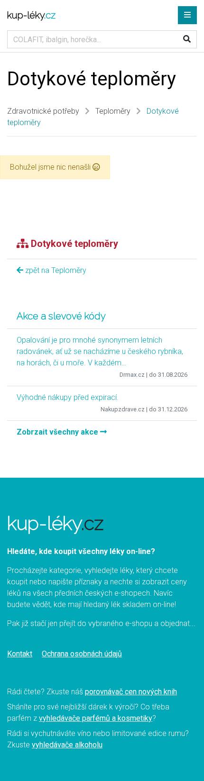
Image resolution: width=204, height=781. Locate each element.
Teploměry (112, 111)
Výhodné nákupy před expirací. (68, 397)
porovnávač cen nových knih (131, 691)
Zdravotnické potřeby (43, 111)
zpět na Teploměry (54, 270)
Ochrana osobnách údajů (82, 653)
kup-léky (31, 15)
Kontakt (19, 653)
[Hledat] (187, 39)
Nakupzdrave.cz (123, 409)
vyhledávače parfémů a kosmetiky (95, 718)
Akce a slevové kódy (61, 316)
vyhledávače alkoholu (67, 744)
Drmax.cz (132, 374)
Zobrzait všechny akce (58, 431)
